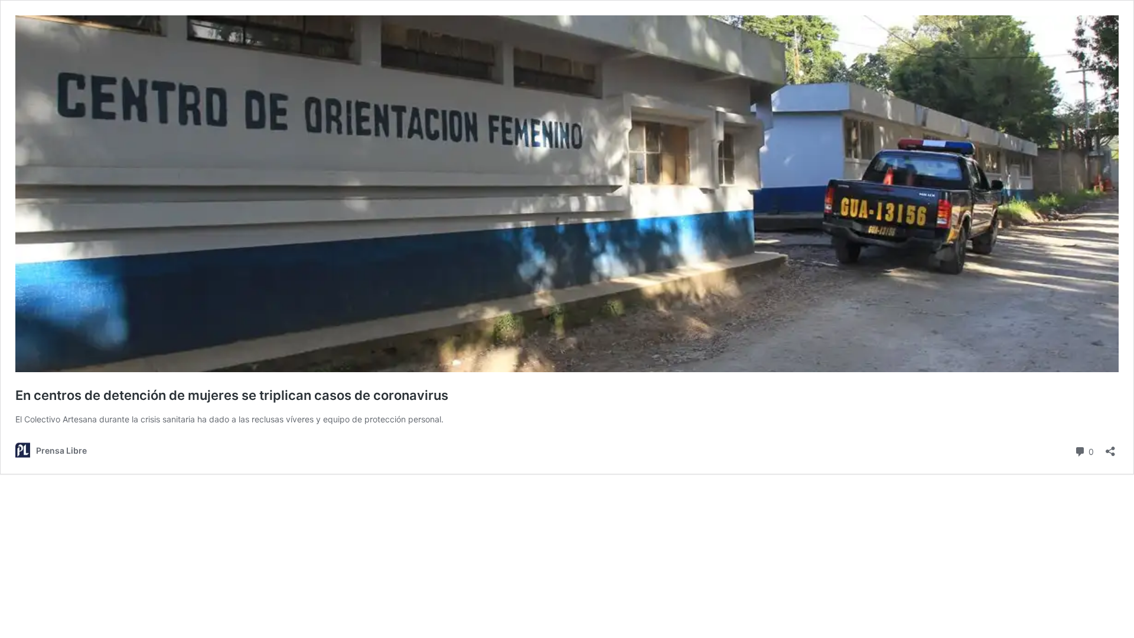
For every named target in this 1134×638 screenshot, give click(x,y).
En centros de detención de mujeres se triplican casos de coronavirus (231, 395)
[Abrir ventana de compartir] (1110, 447)
